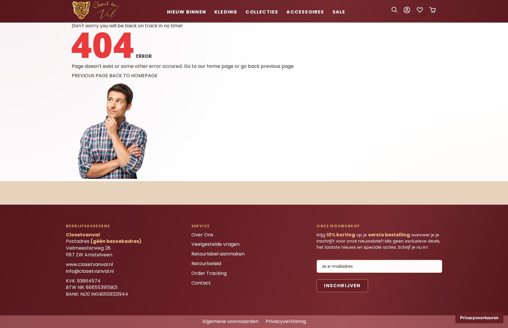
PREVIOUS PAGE (90, 75)
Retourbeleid (206, 263)
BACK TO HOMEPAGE (133, 75)
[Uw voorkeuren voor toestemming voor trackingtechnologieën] (479, 317)
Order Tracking (209, 273)
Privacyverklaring (286, 321)
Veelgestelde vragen (215, 244)
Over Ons (202, 234)
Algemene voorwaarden (230, 321)
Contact (201, 283)
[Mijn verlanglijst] (419, 12)
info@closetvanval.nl (90, 271)
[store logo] (97, 18)
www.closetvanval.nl (89, 264)
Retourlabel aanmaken (218, 253)
